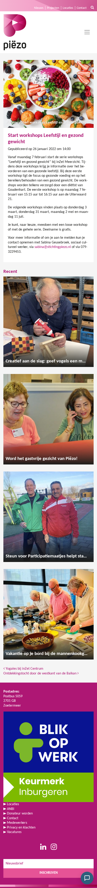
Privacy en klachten (21, 827)
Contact (82, 8)
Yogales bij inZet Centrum (24, 669)
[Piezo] (15, 32)
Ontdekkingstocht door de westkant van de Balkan (40, 673)
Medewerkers (17, 823)
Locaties (68, 8)
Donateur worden (20, 813)
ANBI (10, 809)
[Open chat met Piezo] (87, 878)
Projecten (53, 8)
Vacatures (14, 832)
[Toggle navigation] (87, 32)
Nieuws (38, 8)
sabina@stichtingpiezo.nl (53, 247)
